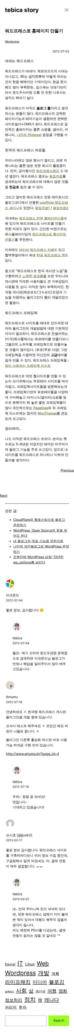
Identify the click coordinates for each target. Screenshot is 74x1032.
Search (58, 1020)
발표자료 (55, 176)
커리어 (11, 1007)
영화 (63, 990)
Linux (30, 964)
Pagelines (40, 408)
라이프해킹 (18, 982)
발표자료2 (60, 208)
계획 (55, 973)
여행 (52, 990)
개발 (43, 973)
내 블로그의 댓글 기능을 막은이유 (38, 541)
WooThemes (47, 413)
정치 (30, 999)
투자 (23, 1007)
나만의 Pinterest (29, 135)
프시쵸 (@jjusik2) (19, 835)
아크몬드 (12, 595)
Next (3, 496)
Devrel (10, 964)
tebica (17, 638)
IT (20, 963)
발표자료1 (42, 208)
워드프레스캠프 (47, 171)
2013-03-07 (21, 899)
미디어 (40, 982)
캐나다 (51, 1000)
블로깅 (56, 982)
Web (43, 963)
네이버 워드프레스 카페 (36, 250)
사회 (21, 990)
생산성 (40, 991)
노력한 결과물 (32, 276)
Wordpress (12, 41)
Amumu (12, 697)
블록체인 (9, 991)
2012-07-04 (14, 600)
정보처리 (13, 1000)
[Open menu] (66, 9)
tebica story (22, 9)
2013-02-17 (14, 840)
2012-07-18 (14, 702)
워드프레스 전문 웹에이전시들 (41, 218)
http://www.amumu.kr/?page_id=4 (32, 754)
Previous (67, 470)
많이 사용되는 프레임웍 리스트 (28, 366)
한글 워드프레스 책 (51, 255)
